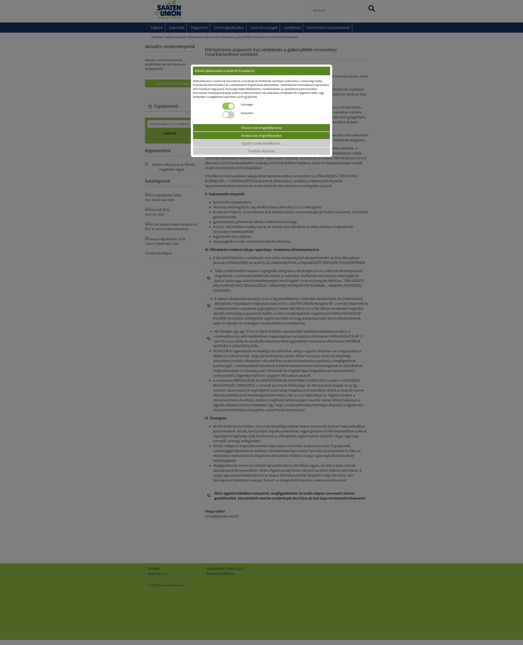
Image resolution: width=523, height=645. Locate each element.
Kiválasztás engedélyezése (261, 135)
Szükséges (247, 104)
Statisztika (247, 113)
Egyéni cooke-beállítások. (261, 143)
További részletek (261, 151)
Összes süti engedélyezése (261, 128)
